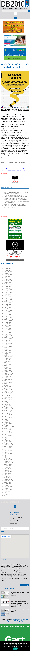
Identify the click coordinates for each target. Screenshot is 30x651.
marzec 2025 (7, 294)
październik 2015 (9, 463)
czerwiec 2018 (8, 415)
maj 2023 (6, 327)
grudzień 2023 (8, 316)
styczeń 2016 (7, 458)
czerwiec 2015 (8, 468)
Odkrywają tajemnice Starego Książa (14, 204)
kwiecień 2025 (8, 292)
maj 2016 (6, 452)
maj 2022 (6, 345)
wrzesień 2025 (8, 285)
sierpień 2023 (7, 322)
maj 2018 (6, 416)
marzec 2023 (7, 330)
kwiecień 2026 (8, 274)
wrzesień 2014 (8, 482)
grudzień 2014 (8, 477)
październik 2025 (9, 283)
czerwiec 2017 (8, 433)
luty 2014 (6, 492)
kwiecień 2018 (8, 418)
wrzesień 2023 (8, 321)
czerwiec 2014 (8, 486)
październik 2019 (9, 391)
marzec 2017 (7, 437)
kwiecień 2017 (8, 436)
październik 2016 (9, 445)
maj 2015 (6, 470)
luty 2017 (6, 439)
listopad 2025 (8, 282)
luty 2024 (6, 313)
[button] (15, 13)
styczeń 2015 (7, 476)
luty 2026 (6, 277)
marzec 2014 (7, 491)
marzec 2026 (7, 276)
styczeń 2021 (7, 369)
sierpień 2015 (7, 466)
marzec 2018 (7, 419)
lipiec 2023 (7, 324)
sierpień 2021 (7, 358)
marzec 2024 (7, 312)
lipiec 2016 (7, 449)
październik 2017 (9, 427)
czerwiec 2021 (8, 361)
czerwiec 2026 (8, 271)
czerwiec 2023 (8, 325)
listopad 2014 (8, 479)
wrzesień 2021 (8, 357)
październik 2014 (9, 480)
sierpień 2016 (7, 448)
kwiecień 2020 (8, 382)
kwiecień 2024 (8, 310)
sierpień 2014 (7, 483)
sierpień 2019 (7, 394)
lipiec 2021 (7, 360)
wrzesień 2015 (8, 464)
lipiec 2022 (7, 342)
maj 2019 (6, 398)
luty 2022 (6, 349)
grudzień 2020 (8, 370)
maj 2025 (6, 291)
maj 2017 (6, 434)
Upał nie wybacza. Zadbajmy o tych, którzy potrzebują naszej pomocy (16, 192)
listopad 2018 (8, 407)
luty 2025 (6, 295)
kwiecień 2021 (8, 364)
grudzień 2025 (8, 280)
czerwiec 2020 (8, 379)
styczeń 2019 (7, 404)
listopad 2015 (8, 461)
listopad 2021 (8, 354)
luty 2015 (6, 474)
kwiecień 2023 (8, 328)
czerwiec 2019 (8, 397)
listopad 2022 (8, 336)
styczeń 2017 (7, 440)
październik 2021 (9, 355)
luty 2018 (6, 421)
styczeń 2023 (7, 333)
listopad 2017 (8, 425)
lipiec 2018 (7, 413)
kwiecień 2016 (8, 454)
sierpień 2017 (7, 430)
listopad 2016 (8, 443)
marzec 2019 (7, 401)
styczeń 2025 (7, 297)
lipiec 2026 (7, 270)
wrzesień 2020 (8, 374)
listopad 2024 (8, 300)
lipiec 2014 (7, 485)
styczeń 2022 (7, 351)
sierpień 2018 (7, 412)
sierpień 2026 (7, 268)
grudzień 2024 (8, 298)
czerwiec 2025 (8, 289)
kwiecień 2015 (8, 472)
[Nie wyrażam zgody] (28, 646)
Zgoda (15, 648)
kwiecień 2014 (8, 489)
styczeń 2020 (7, 386)
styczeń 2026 (7, 279)
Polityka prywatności (8, 528)
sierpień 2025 (7, 286)
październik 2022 (9, 337)
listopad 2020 (8, 371)
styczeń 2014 (7, 494)
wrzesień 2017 (8, 428)
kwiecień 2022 (8, 346)
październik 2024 (9, 301)
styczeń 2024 (7, 315)
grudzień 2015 (8, 460)
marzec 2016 (7, 455)
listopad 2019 (8, 389)
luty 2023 (6, 331)
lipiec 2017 (7, 431)
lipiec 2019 (7, 395)
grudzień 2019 (8, 388)
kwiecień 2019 (8, 400)
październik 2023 (9, 319)
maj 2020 (6, 380)
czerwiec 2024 (8, 307)
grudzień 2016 (8, 442)
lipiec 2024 (7, 306)
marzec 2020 (7, 383)
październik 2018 (9, 409)
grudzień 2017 (8, 424)
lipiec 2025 (7, 288)
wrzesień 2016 (8, 446)
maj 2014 (6, 488)
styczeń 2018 (7, 422)
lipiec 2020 (7, 377)
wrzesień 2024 (8, 303)
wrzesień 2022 (8, 339)
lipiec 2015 (7, 467)
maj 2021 (6, 363)
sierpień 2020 (7, 376)
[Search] (29, 11)
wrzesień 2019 (8, 392)
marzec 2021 (7, 365)
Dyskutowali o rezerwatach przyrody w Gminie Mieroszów (15, 206)
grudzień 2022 (8, 334)
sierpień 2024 (7, 304)
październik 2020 (9, 373)
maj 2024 (6, 309)
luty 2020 (6, 385)
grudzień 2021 (8, 352)
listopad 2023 (8, 318)
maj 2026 (6, 273)
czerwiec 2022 (8, 343)
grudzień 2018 (8, 406)
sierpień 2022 (7, 340)
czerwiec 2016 (8, 451)
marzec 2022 (7, 348)
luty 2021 (6, 367)
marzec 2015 (7, 473)
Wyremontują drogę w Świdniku (13, 195)
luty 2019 (6, 403)
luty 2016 (6, 457)
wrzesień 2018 (8, 410)
